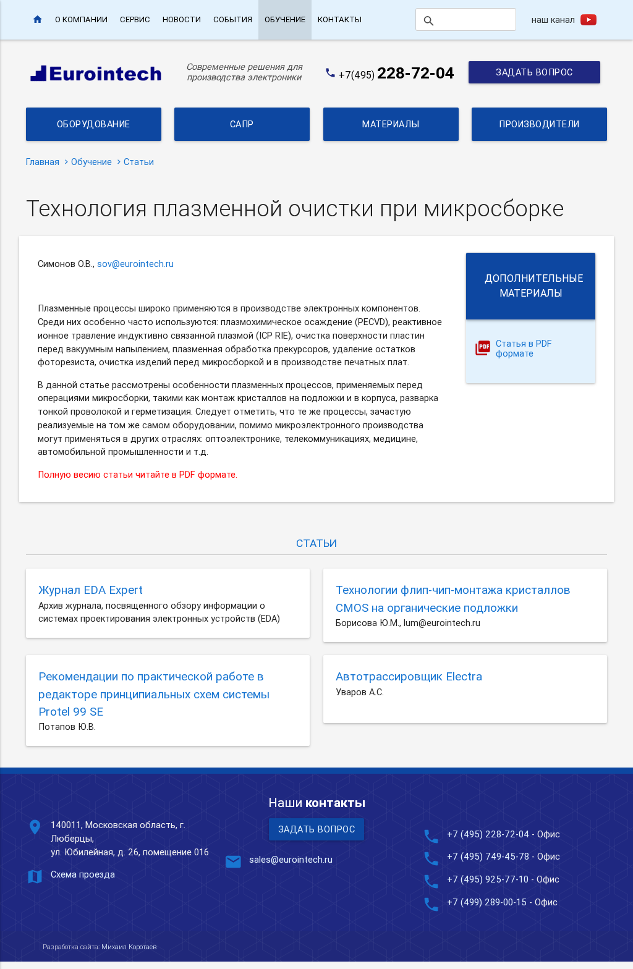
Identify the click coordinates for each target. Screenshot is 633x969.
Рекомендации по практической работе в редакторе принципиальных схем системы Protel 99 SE (154, 694)
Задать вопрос (534, 72)
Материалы (391, 124)
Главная (42, 161)
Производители (539, 124)
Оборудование (93, 124)
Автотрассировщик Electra (409, 676)
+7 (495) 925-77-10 (489, 879)
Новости (182, 19)
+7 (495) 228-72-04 (488, 834)
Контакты (340, 19)
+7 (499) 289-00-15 (487, 902)
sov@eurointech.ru (135, 263)
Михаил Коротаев (128, 946)
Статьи (139, 161)
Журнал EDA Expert (90, 589)
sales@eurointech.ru (291, 859)
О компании (81, 19)
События (232, 19)
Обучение (285, 19)
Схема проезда (83, 874)
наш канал (553, 19)
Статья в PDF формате (524, 349)
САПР (242, 124)
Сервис (135, 19)
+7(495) (396, 75)
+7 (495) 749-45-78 (488, 856)
